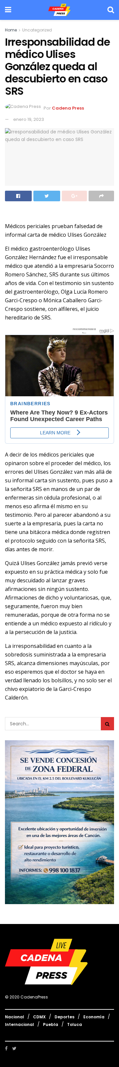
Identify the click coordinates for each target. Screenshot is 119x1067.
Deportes (64, 1017)
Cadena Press (68, 108)
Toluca (74, 1024)
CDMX (39, 1017)
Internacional (19, 1024)
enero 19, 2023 (28, 119)
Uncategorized (37, 30)
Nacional (14, 1017)
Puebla (50, 1024)
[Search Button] (107, 723)
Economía (93, 1017)
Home (11, 30)
